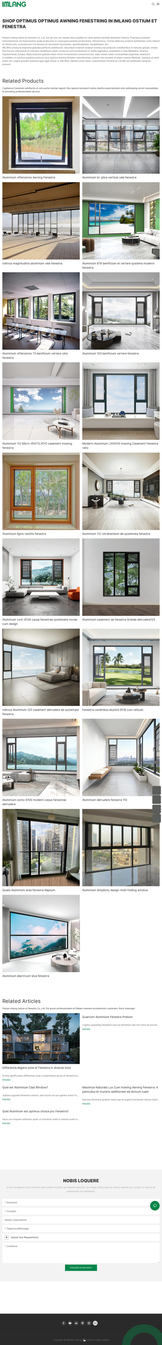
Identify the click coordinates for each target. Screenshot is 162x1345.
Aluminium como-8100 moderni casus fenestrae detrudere (34, 802)
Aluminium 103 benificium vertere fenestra (110, 353)
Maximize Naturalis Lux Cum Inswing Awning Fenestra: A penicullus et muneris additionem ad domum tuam (120, 1089)
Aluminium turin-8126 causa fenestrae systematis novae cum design (39, 621)
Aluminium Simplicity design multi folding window (115, 890)
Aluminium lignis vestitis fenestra (24, 533)
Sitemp (105, 1340)
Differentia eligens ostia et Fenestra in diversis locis (36, 1067)
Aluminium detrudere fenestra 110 (104, 800)
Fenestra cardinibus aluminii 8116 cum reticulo (112, 709)
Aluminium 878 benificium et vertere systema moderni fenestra (118, 265)
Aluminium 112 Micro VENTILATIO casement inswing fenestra (37, 445)
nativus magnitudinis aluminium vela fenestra (32, 263)
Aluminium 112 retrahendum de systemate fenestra (116, 533)
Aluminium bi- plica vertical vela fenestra (109, 177)
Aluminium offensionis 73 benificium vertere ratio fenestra (35, 355)
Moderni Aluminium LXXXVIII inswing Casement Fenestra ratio (120, 445)
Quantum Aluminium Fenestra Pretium (107, 1017)
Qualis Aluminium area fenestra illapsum (28, 890)
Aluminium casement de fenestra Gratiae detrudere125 (118, 619)
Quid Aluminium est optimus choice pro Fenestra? (35, 1111)
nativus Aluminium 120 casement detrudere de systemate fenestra (40, 712)
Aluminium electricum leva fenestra (25, 976)
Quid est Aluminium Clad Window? (25, 1087)
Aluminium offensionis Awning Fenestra (28, 177)
